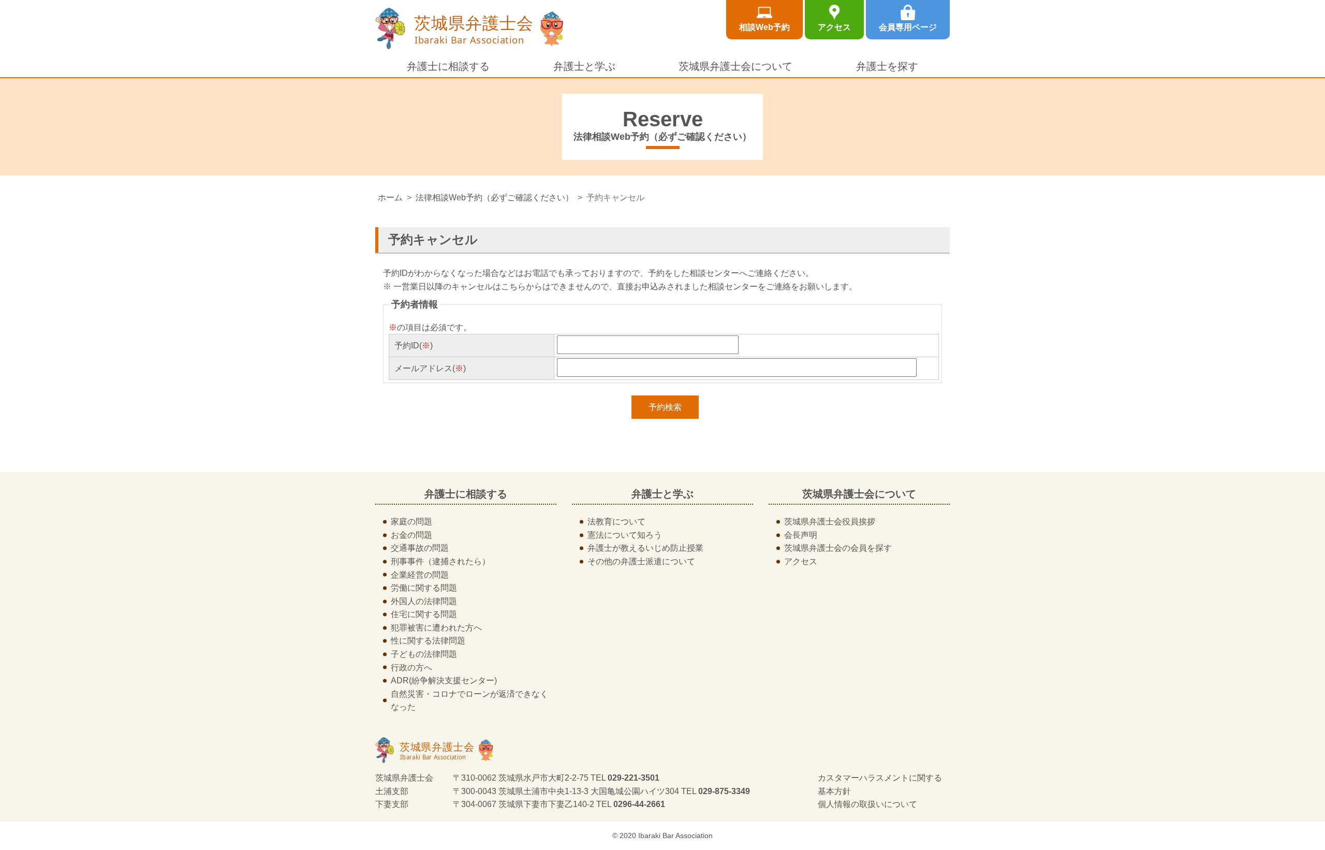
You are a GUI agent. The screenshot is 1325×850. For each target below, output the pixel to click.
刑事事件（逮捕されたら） (440, 561)
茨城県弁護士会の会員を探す (838, 548)
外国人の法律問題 (424, 601)
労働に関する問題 (424, 587)
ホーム (390, 197)
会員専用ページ (908, 27)
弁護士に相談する (448, 66)
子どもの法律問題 (424, 654)
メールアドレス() (430, 368)
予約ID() (413, 345)
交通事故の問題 (420, 548)
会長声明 (800, 535)
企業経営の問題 (420, 574)
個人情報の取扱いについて (867, 804)
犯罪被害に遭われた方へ (436, 627)
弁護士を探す (887, 66)
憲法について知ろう (624, 535)
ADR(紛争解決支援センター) (444, 680)
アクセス (834, 27)
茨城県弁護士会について (735, 66)
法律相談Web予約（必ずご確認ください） (494, 197)
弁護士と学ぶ (584, 66)
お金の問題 (411, 535)
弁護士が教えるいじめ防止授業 (645, 548)
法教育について (616, 521)
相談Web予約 (764, 27)
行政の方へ (411, 667)
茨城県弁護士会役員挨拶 (829, 521)
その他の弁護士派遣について (641, 561)
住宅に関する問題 (424, 614)
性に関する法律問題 (428, 640)
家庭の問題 (411, 521)
